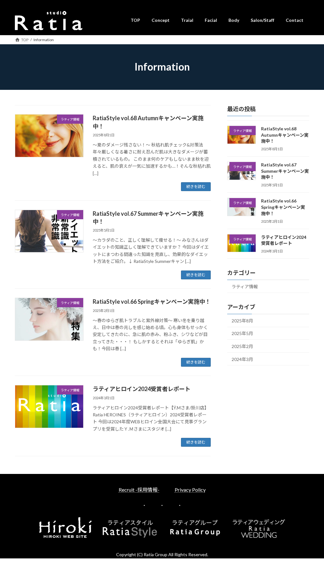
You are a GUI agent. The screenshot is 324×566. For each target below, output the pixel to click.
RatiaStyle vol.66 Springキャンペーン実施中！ (152, 301)
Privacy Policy (190, 490)
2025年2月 (242, 346)
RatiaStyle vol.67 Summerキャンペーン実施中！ (285, 171)
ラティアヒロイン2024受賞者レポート (141, 388)
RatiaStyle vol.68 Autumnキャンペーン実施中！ (284, 135)
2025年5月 (242, 333)
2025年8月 (242, 320)
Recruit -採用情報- (139, 490)
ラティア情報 (245, 286)
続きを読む (195, 186)
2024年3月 (242, 359)
